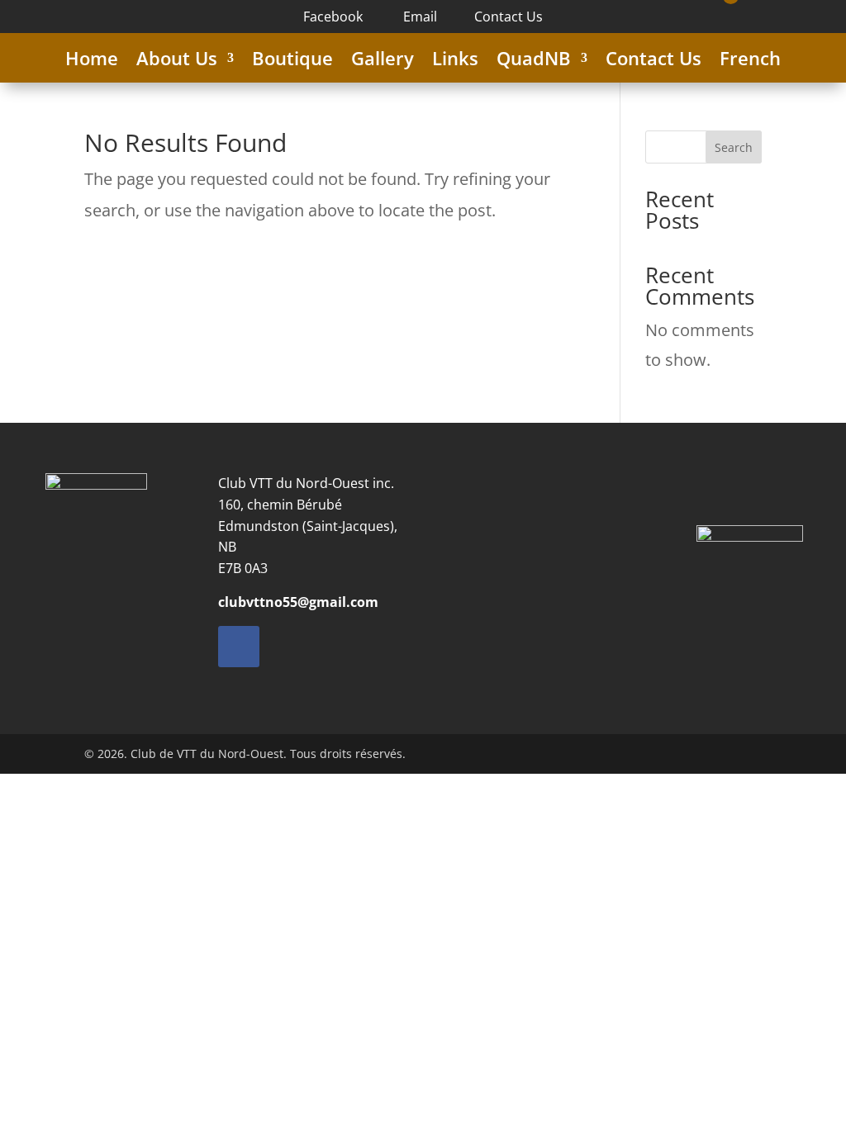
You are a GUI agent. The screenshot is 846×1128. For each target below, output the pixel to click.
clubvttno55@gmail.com (298, 602)
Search (734, 147)
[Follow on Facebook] (238, 646)
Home (91, 61)
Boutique (292, 61)
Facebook (333, 16)
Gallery (382, 61)
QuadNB (534, 61)
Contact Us (508, 16)
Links (455, 61)
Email (418, 16)
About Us (176, 61)
